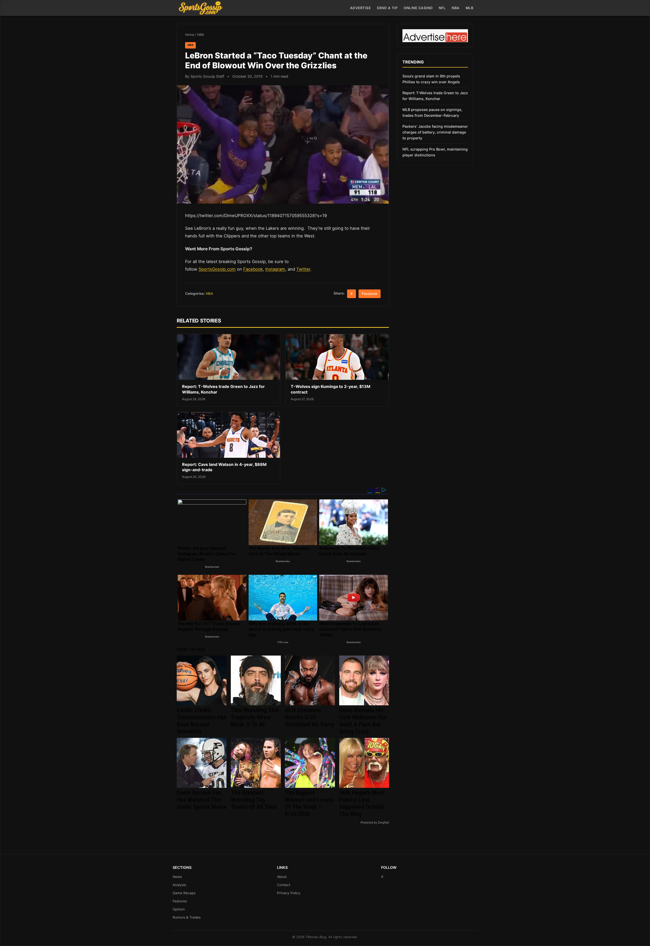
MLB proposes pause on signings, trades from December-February (432, 112)
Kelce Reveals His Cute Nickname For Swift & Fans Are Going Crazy (362, 721)
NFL (442, 8)
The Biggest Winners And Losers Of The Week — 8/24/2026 (309, 803)
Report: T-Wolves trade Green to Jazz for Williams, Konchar (435, 96)
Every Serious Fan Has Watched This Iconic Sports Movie (201, 799)
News (177, 877)
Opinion (179, 909)
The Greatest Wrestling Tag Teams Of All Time (254, 799)
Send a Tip (387, 8)
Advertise (360, 8)
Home (189, 35)
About (282, 877)
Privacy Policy (288, 893)
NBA (456, 8)
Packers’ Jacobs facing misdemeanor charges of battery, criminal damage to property (435, 132)
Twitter (303, 269)
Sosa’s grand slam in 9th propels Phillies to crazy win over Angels (431, 79)
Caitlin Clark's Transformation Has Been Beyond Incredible (201, 721)
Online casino (418, 8)
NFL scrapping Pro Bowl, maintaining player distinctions (435, 152)
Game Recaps (184, 893)
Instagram (275, 269)
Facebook (253, 269)
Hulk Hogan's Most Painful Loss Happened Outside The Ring (362, 803)
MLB (470, 8)
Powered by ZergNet (375, 822)
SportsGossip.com (217, 269)
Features (180, 901)
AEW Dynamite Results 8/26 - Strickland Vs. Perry (309, 717)
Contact (283, 885)
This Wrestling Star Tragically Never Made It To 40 (255, 717)
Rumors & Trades (187, 917)
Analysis (179, 885)
